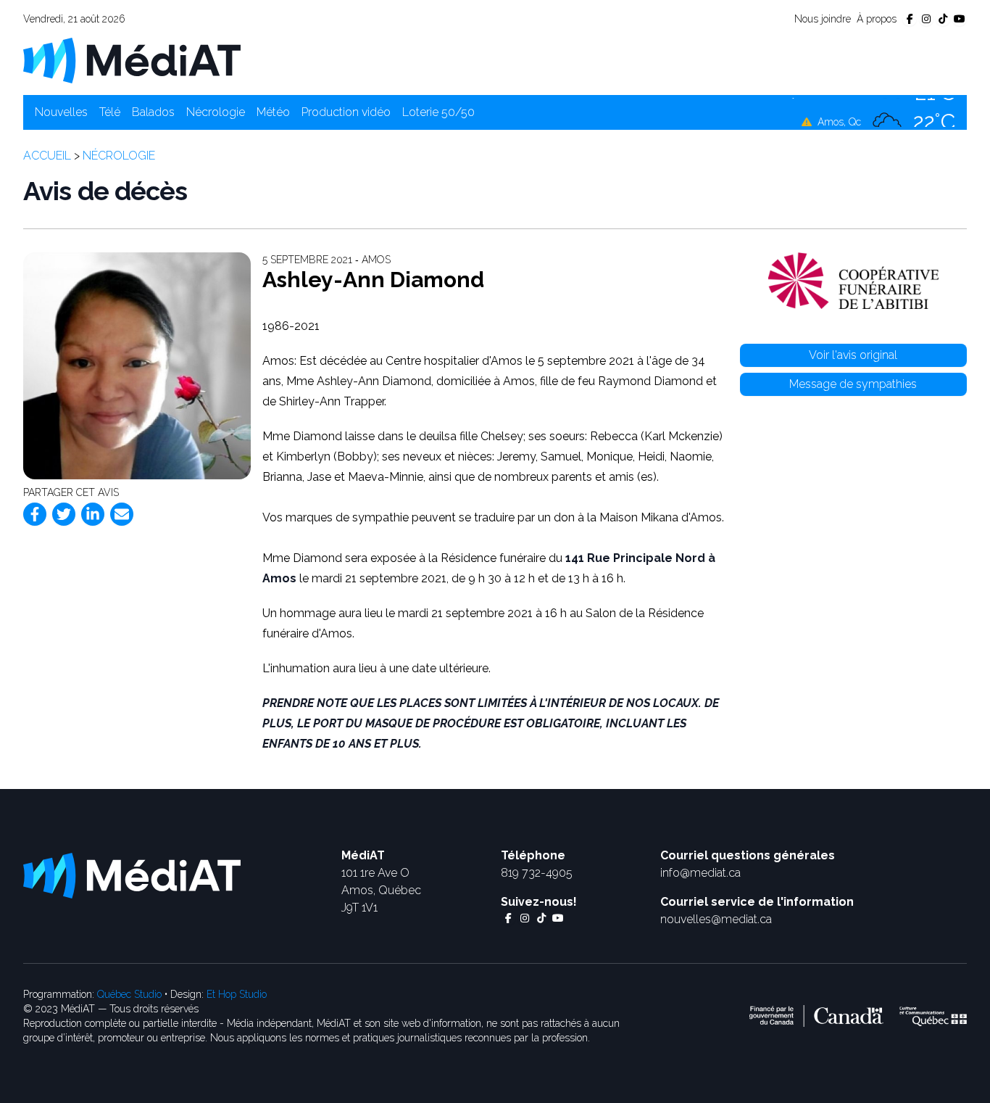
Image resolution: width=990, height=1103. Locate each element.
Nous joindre (822, 19)
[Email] (121, 514)
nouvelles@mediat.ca (716, 919)
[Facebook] (34, 514)
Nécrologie (215, 112)
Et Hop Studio (237, 994)
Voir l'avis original (853, 355)
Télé (109, 112)
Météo (273, 112)
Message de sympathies (853, 384)
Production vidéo (346, 112)
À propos (877, 19)
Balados (153, 112)
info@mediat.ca (700, 873)
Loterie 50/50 (438, 112)
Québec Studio (129, 994)
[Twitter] (63, 514)
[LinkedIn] (92, 514)
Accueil (47, 155)
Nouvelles (61, 112)
